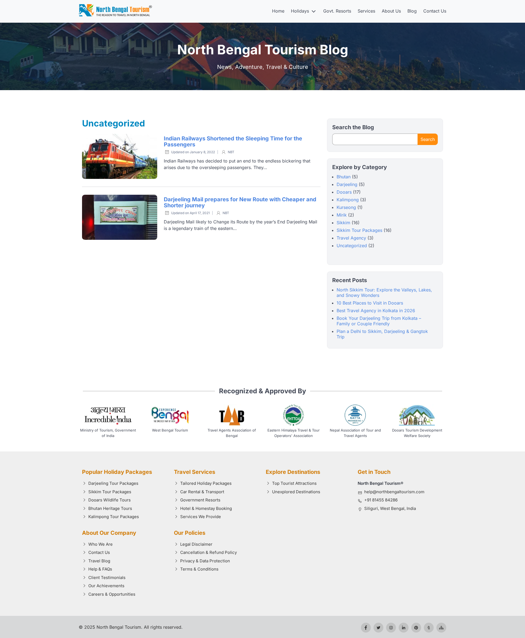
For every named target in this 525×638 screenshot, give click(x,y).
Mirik (342, 215)
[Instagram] (391, 628)
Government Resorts (200, 500)
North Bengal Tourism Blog (262, 50)
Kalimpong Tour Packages (113, 516)
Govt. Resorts (337, 11)
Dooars (344, 192)
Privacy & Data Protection (205, 560)
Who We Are (100, 544)
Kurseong (346, 207)
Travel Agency (351, 238)
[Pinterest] (416, 628)
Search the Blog (353, 127)
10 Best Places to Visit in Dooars (370, 303)
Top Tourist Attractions (294, 483)
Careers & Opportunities (111, 594)
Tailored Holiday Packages (206, 483)
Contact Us (434, 11)
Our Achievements (106, 585)
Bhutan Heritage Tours (110, 508)
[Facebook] (366, 628)
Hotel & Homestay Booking (206, 508)
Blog (412, 11)
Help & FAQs (100, 569)
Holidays (300, 11)
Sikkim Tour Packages (359, 230)
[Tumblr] (429, 628)
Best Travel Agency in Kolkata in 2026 (376, 310)
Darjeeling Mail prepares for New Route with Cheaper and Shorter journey (240, 202)
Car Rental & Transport (202, 491)
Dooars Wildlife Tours (109, 500)
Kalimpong (348, 199)
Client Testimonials (107, 577)
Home (278, 11)
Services (366, 11)
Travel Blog (99, 560)
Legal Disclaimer (196, 544)
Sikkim (343, 222)
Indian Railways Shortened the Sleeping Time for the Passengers (233, 141)
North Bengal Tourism (119, 627)
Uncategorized (352, 245)
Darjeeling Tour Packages (113, 483)
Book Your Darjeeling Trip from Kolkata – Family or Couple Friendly (379, 320)
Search (428, 139)
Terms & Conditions (199, 569)
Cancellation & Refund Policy (208, 552)
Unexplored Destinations (296, 491)
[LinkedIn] (404, 628)
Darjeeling (347, 184)
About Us (391, 11)
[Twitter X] (378, 628)
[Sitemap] (441, 628)
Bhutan (344, 176)
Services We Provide (200, 516)
